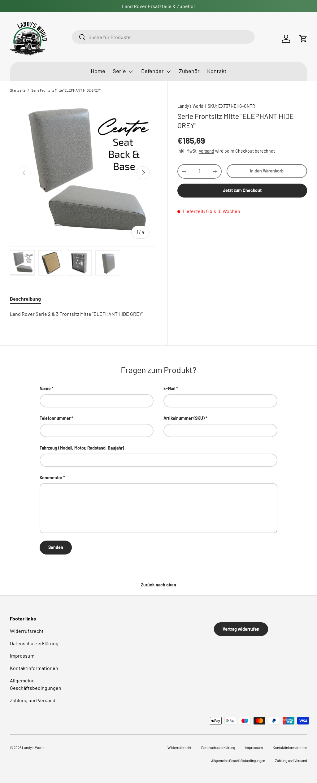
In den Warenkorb (267, 170)
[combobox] (163, 37)
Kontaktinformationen (34, 668)
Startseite (17, 90)
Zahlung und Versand (32, 700)
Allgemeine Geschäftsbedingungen (238, 760)
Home (98, 70)
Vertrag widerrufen (241, 629)
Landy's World (190, 106)
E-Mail (169, 388)
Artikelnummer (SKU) (184, 418)
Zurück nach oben (158, 584)
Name (45, 388)
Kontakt (217, 70)
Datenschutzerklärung (34, 643)
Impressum (22, 656)
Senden (55, 547)
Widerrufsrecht (27, 631)
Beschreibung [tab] (25, 299)
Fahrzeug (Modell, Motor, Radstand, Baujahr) (82, 447)
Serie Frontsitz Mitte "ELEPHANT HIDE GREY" (66, 90)
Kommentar (51, 477)
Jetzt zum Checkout (242, 190)
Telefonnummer (55, 418)
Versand (206, 151)
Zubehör (189, 70)
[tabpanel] (83, 314)
